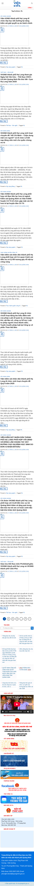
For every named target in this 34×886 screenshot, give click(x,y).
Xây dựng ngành (5, 16)
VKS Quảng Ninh (24, 25)
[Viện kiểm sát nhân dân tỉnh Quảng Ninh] (17, 3)
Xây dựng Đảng (5, 130)
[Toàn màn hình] (31, 712)
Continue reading (6, 62)
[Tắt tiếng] (28, 712)
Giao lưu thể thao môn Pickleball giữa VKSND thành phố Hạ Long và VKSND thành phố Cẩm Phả (17, 566)
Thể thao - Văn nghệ (6, 72)
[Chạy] (3, 712)
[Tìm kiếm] (32, 3)
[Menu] (2, 3)
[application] (17, 704)
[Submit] (32, 628)
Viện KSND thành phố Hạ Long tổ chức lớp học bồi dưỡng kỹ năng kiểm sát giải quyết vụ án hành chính (16, 20)
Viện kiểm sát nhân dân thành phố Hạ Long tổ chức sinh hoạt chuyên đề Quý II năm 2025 (16, 381)
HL (22, 67)
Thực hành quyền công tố (8, 252)
